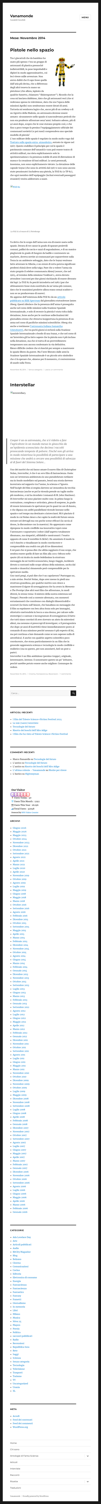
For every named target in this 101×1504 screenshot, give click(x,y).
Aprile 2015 (18, 934)
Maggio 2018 (19, 897)
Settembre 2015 (21, 926)
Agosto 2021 (19, 857)
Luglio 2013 (19, 989)
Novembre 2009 (21, 1084)
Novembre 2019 (21, 875)
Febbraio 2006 (20, 1208)
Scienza (17, 1358)
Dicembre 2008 (21, 1098)
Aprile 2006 (19, 1201)
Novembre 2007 (21, 1131)
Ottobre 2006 (20, 1179)
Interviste (15, 1468)
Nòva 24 (17, 1321)
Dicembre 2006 (21, 1171)
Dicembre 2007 (20, 1128)
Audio (16, 1248)
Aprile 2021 (18, 861)
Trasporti (17, 1372)
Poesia (16, 1328)
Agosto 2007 (19, 1142)
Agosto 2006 (19, 1186)
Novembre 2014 (21, 948)
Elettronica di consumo (25, 1277)
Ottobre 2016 (19, 904)
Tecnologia (18, 1365)
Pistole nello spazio (32, 50)
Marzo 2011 (18, 1069)
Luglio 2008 (19, 1109)
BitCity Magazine (22, 1252)
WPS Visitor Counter (30, 812)
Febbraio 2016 (20, 915)
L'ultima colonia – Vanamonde (29, 770)
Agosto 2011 (19, 1054)
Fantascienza (42, 674)
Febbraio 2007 (20, 1164)
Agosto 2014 (19, 956)
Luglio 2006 (19, 1190)
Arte (15, 1241)
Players (16, 1325)
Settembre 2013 (21, 985)
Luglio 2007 (19, 1146)
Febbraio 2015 (20, 941)
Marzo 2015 (19, 937)
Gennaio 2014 (20, 970)
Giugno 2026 (19, 828)
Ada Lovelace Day (22, 1237)
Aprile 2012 (18, 1025)
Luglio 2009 (19, 1091)
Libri (15, 1310)
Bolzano (17, 1259)
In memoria (19, 1306)
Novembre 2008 (21, 1102)
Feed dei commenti (23, 1423)
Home (13, 1443)
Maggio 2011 (19, 1065)
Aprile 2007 (19, 1157)
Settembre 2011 (21, 1051)
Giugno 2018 (19, 893)
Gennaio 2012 (20, 1036)
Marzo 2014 (19, 963)
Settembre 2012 (21, 1007)
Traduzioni (15, 1488)
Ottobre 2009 (20, 1087)
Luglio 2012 (19, 1014)
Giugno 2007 (19, 1150)
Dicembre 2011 (20, 1040)
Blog (15, 1255)
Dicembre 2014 (20, 945)
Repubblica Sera (21, 1347)
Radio (16, 1339)
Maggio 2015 (19, 930)
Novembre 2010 (21, 1073)
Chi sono (14, 1449)
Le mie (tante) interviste (25, 723)
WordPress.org (20, 1427)
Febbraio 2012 (20, 1032)
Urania (16, 1387)
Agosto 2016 (19, 912)
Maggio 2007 (19, 1153)
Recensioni (53, 674)
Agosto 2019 (19, 882)
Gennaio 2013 (20, 1003)
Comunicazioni (20, 1266)
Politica (17, 1332)
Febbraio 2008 (20, 1120)
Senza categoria (35, 370)
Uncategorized (20, 1383)
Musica (16, 1317)
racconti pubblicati (22, 1336)
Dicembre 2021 (20, 846)
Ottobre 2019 (19, 879)
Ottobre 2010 (19, 1076)
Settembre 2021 (21, 853)
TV (14, 1380)
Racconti (14, 1475)
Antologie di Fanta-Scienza (24, 1456)
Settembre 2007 (21, 1139)
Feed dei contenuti (22, 1419)
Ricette (14, 1481)
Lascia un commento (54, 370)
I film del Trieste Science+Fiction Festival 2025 (37, 719)
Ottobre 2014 (19, 952)
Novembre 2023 (21, 842)
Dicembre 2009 (21, 1080)
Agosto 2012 (19, 1011)
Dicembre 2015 (20, 919)
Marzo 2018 (19, 901)
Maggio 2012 (19, 1021)
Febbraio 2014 (20, 967)
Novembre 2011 (21, 1043)
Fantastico (18, 1292)
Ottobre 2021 (19, 850)
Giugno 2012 (19, 1018)
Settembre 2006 (21, 1182)
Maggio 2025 (19, 835)
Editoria (17, 1273)
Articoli (13, 1462)
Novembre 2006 (21, 1175)
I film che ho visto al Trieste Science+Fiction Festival (40, 734)
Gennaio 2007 (20, 1168)
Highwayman (32, 774)
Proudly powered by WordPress (36, 1496)
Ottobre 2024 (20, 839)
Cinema (32, 674)
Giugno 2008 (19, 1113)
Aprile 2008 (19, 1117)
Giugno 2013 (19, 992)
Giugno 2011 (19, 1062)
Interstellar (22, 384)
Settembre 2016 (21, 908)
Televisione (19, 1369)
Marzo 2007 (19, 1160)
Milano (16, 1314)
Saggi (16, 1354)
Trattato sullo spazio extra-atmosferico (31, 142)
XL (14, 1391)
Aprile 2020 (19, 871)
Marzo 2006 (19, 1204)
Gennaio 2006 (20, 1212)
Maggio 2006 (20, 1197)
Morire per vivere (58, 770)
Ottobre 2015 (19, 923)
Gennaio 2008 (20, 1124)
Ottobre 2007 (20, 1135)
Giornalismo (19, 1303)
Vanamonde (21, 16)
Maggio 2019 (19, 890)
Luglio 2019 (19, 886)
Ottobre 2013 (19, 981)
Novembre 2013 (21, 978)
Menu (85, 17)
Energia (17, 1281)
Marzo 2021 (19, 864)
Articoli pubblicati (22, 1244)
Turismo (17, 1376)
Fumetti (17, 1299)
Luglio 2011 (18, 1058)
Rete (15, 1350)
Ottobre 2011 (19, 1047)
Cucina (16, 1270)
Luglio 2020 (19, 868)
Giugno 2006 (19, 1193)
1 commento (65, 674)
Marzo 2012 (19, 1029)
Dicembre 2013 (20, 974)
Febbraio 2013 (20, 1000)
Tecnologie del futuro (24, 726)
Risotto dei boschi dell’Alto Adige (30, 730)
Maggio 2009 (20, 1095)
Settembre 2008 (21, 1106)
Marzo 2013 (19, 996)
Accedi (16, 1416)
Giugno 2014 (19, 959)
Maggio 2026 (20, 831)
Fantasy (17, 1295)
